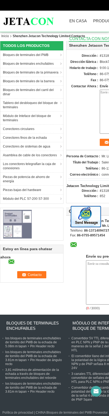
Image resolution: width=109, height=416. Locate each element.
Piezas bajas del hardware (22, 190)
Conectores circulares (18, 129)
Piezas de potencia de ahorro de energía (26, 179)
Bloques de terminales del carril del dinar (28, 92)
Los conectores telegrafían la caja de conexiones (29, 166)
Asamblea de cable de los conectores (30, 155)
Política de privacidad (17, 412)
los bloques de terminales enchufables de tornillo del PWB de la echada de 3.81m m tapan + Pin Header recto (33, 387)
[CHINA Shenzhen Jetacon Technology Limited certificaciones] (17, 224)
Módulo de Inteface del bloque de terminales (27, 118)
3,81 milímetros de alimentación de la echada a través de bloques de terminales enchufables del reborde (32, 374)
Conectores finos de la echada (25, 138)
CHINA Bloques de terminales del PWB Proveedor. (72, 412)
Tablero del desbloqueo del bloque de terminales (30, 105)
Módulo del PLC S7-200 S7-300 (26, 199)
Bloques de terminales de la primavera (30, 72)
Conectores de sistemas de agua (26, 146)
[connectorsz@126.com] (96, 391)
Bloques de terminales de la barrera (28, 81)
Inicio (5, 36)
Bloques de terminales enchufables (28, 64)
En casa (78, 21)
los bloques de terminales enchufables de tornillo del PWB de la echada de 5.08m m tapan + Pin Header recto (33, 342)
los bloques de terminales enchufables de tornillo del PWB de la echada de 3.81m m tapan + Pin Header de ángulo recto (33, 358)
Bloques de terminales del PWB (25, 55)
